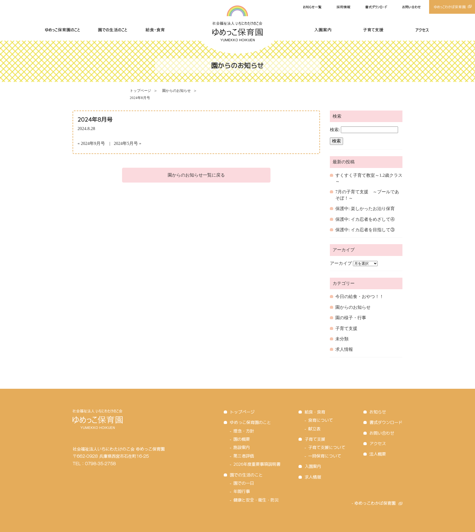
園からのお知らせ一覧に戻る (196, 175)
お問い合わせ (381, 433)
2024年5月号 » (127, 143)
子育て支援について (326, 447)
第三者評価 (243, 456)
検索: (335, 129)
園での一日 (243, 483)
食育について (320, 420)
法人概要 (377, 454)
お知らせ (377, 412)
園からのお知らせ (176, 91)
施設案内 (241, 447)
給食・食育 (315, 412)
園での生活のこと (246, 475)
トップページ (140, 91)
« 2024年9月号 (91, 143)
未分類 (342, 339)
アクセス (377, 443)
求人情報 (344, 349)
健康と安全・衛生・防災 (256, 500)
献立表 (314, 429)
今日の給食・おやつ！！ (359, 296)
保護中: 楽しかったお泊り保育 (365, 208)
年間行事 (241, 491)
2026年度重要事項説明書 (256, 464)
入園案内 (313, 466)
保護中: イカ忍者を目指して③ (365, 229)
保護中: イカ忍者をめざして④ (365, 219)
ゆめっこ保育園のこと (250, 422)
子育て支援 (346, 328)
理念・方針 (243, 431)
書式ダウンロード (385, 422)
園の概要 (241, 439)
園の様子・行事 (350, 317)
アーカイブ (341, 263)
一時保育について (324, 456)
